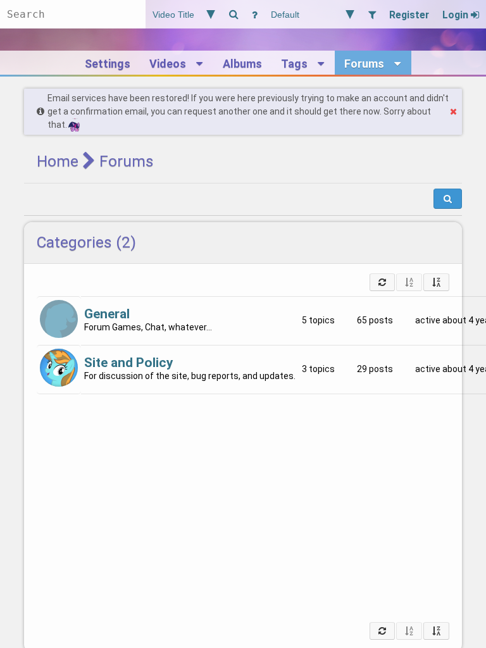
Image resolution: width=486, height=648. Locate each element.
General (107, 313)
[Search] (233, 14)
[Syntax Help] (254, 14)
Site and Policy (128, 362)
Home (57, 161)
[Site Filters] (371, 14)
